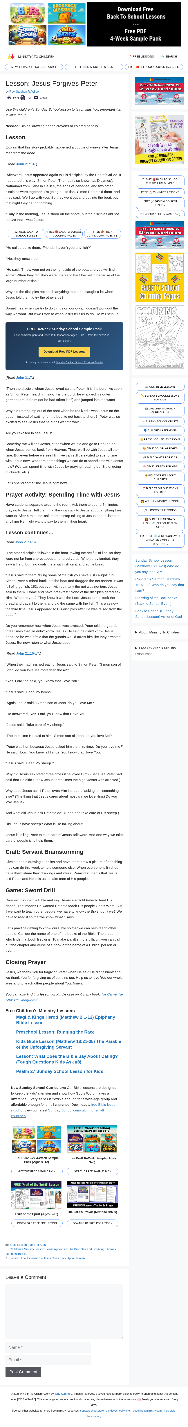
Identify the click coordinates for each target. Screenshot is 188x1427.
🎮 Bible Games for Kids (160, 457)
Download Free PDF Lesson (37, 1223)
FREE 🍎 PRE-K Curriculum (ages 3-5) (154, 66)
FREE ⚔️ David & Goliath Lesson (160, 203)
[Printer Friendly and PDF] (27, 100)
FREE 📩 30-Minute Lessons (160, 192)
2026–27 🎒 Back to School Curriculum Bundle (160, 181)
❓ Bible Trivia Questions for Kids (160, 490)
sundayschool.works (118, 1410)
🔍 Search (169, 56)
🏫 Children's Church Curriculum (160, 410)
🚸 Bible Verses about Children (160, 477)
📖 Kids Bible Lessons (160, 386)
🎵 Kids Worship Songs (160, 510)
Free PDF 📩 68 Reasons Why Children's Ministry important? (160, 539)
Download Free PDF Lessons (64, 351)
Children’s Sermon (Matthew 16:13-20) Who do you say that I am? (159, 584)
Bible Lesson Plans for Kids (28, 1244)
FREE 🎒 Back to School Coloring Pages (64, 233)
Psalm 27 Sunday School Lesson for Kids (59, 1071)
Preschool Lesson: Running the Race (55, 1031)
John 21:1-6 (25, 164)
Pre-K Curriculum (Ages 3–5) (160, 214)
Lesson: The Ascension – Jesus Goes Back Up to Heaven (47, 1258)
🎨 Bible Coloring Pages (160, 448)
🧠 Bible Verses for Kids (160, 466)
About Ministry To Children (159, 632)
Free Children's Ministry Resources (155, 651)
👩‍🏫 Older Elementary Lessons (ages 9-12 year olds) (160, 523)
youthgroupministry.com (147, 1410)
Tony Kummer (63, 1393)
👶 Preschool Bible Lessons (160, 439)
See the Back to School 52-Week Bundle (79, 362)
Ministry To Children (36, 56)
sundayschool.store (92, 1410)
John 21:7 (24, 377)
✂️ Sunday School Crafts (160, 421)
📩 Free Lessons (141, 56)
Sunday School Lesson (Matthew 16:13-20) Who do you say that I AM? (157, 566)
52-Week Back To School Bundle (34, 66)
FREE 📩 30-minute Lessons (94, 66)
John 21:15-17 (27, 653)
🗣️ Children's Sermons (160, 430)
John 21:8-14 (25, 542)
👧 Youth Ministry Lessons (160, 501)
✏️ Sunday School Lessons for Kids (160, 397)
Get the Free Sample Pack (36, 1171)
